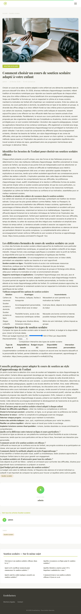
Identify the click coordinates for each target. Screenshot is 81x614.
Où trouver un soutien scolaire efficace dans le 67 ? (21, 562)
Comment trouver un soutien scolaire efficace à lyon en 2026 (57, 576)
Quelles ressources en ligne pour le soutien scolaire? (59, 562)
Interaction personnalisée (69, 346)
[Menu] (75, 3)
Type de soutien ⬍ (9, 346)
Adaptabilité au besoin (23, 346)
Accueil (5, 13)
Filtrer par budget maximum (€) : (16, 336)
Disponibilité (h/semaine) (52, 346)
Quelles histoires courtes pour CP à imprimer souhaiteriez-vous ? (56, 569)
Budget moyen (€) (37, 346)
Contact (20, 602)
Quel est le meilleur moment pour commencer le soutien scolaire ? (17, 569)
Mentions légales (9, 602)
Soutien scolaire (14, 13)
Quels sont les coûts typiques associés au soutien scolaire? (20, 576)
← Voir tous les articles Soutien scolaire (15, 513)
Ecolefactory (9, 595)
